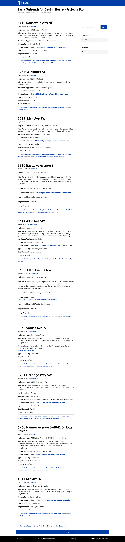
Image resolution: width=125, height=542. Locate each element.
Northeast (20, 63)
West (59, 513)
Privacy (73, 538)
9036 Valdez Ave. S (32, 328)
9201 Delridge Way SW (35, 375)
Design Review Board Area (31, 210)
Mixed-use (45, 63)
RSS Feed (72, 532)
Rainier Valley (36, 470)
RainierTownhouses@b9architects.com (50, 454)
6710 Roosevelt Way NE (35, 22)
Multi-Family (68, 60)
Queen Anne (25, 516)
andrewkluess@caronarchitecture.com (50, 403)
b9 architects (42, 212)
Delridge (42, 418)
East (67, 210)
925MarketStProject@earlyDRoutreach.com (51, 94)
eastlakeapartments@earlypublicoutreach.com (53, 193)
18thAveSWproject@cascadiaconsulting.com (51, 141)
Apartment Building (23, 418)
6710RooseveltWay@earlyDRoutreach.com (51, 47)
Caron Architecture (34, 418)
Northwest (61, 107)
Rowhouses (48, 366)
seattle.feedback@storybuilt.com (47, 245)
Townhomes (43, 470)
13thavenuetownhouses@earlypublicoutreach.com (38, 299)
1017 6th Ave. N (29, 479)
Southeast (61, 468)
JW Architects (25, 366)
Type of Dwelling (26, 212)
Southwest (20, 156)
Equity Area (34, 156)
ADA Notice (19, 538)
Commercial (27, 60)
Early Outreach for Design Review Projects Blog (51, 10)
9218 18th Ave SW (31, 118)
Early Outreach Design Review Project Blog (57, 532)
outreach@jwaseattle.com (28, 350)
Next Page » (59, 526)
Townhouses (28, 319)
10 (52, 526)
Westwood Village (59, 156)
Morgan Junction (59, 259)
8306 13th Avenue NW (34, 270)
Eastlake (48, 212)
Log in (77, 532)
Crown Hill (68, 316)
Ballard (33, 63)
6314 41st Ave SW (31, 221)
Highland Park (42, 156)
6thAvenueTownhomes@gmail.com (59, 500)
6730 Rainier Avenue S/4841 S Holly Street (45, 429)
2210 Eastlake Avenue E (36, 165)
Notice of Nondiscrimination (47, 538)
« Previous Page (25, 526)
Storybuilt (20, 261)
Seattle (26, 3)
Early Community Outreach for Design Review (44, 60)
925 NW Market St (31, 71)
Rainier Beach (41, 366)
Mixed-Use (61, 60)
